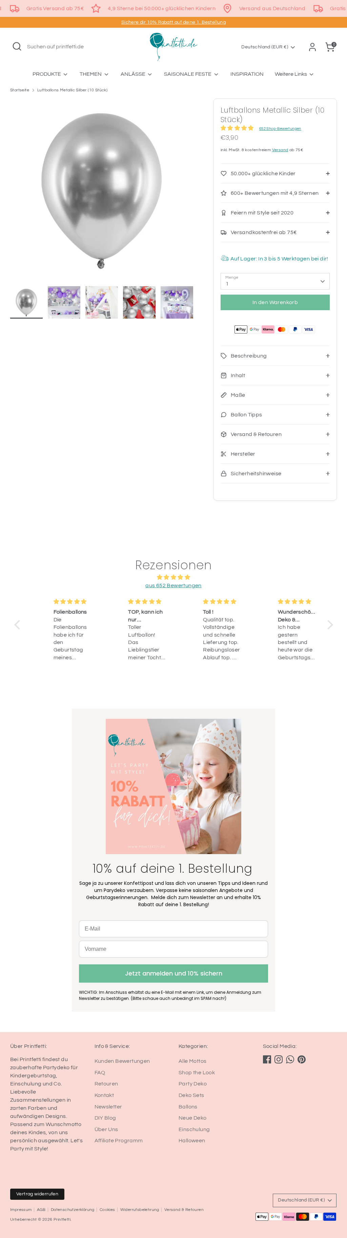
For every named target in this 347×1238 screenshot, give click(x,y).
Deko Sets (191, 1095)
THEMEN (91, 74)
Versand (280, 150)
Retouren (106, 1083)
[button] (18, 624)
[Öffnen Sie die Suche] (17, 46)
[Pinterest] (302, 1059)
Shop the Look (197, 1072)
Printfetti (62, 1219)
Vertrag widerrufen (37, 1194)
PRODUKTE (47, 74)
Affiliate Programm (119, 1140)
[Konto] (312, 47)
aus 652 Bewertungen (173, 585)
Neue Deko (193, 1118)
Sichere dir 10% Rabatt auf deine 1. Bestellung (173, 22)
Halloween (192, 1140)
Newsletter (108, 1106)
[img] (173, 577)
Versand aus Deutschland (272, 8)
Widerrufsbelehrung (139, 1210)
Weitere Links (291, 74)
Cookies (107, 1210)
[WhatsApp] (290, 1059)
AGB (41, 1210)
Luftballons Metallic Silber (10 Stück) (72, 90)
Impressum (21, 1210)
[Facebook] (267, 1059)
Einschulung (194, 1129)
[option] (101, 192)
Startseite (19, 90)
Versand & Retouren (184, 1210)
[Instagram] (278, 1059)
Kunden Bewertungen (122, 1061)
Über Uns (106, 1129)
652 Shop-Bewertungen (280, 129)
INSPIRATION (247, 74)
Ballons (188, 1106)
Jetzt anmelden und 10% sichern (173, 973)
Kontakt (104, 1095)
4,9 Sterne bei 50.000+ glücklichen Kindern (162, 8)
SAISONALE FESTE (188, 74)
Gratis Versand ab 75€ (55, 8)
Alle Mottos (192, 1061)
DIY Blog (105, 1118)
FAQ (100, 1072)
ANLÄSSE (133, 74)
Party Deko (193, 1083)
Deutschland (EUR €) (264, 47)
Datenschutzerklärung (73, 1210)
